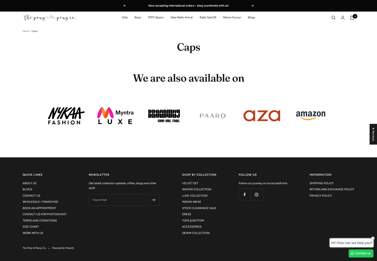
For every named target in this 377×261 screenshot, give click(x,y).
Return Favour (232, 17)
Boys (138, 17)
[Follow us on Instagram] (257, 195)
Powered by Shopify (63, 248)
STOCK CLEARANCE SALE (199, 208)
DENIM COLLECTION (196, 233)
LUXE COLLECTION (194, 195)
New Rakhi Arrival (182, 17)
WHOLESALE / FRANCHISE (40, 201)
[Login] (343, 17)
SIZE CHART (31, 226)
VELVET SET (190, 183)
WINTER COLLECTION (196, 189)
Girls (125, 17)
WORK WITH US (33, 233)
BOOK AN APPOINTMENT (39, 208)
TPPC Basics (156, 17)
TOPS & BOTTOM (193, 220)
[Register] (153, 199)
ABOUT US (29, 183)
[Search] (334, 18)
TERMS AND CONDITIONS (40, 220)
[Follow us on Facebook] (245, 195)
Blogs (251, 17)
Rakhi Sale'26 (208, 17)
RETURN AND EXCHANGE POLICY (332, 189)
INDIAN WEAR (191, 201)
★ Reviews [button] (373, 134)
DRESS (186, 214)
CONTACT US (31, 195)
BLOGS (27, 189)
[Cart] (352, 18)
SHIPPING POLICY (322, 183)
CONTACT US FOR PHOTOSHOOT (45, 214)
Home (26, 31)
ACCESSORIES (192, 226)
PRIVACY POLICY (321, 195)
